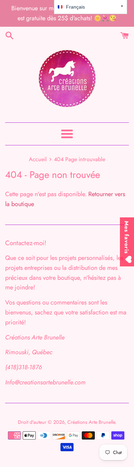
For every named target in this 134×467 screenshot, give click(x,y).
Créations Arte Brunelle (91, 422)
